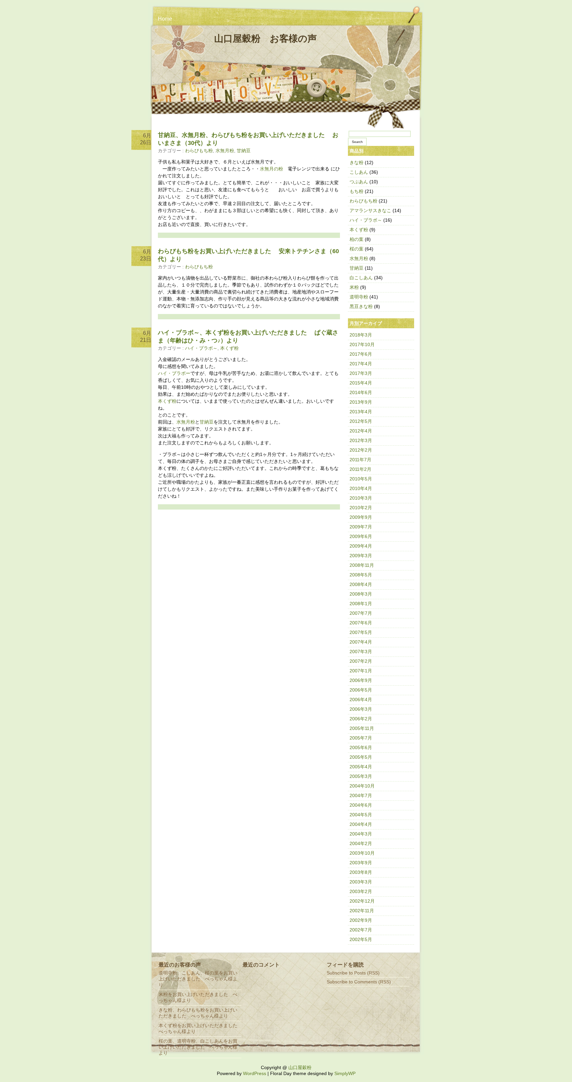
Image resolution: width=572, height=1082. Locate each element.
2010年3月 (361, 498)
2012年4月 (361, 430)
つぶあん (359, 181)
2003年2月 (361, 891)
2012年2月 (361, 450)
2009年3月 (361, 555)
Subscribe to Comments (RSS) (359, 981)
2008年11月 (362, 565)
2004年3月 (361, 833)
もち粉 (356, 191)
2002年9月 (361, 920)
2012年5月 (361, 421)
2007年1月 (361, 670)
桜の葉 (356, 248)
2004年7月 (361, 795)
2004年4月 (361, 824)
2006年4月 (361, 699)
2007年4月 (361, 642)
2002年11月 (362, 910)
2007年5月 (361, 632)
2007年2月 (361, 661)
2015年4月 (361, 382)
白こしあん (361, 277)
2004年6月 (361, 805)
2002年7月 (361, 929)
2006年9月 (361, 680)
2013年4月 (361, 411)
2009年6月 (361, 536)
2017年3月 (361, 373)
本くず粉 (229, 348)
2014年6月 (361, 392)
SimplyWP (345, 1073)
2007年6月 (361, 622)
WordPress (254, 1073)
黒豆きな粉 (361, 306)
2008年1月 (361, 603)
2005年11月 (362, 728)
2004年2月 (361, 843)
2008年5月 (361, 574)
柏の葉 (356, 239)
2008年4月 (361, 584)
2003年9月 (361, 862)
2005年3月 (361, 776)
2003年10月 (362, 853)
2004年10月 (362, 786)
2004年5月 (361, 814)
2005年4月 (361, 766)
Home (165, 19)
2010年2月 (361, 507)
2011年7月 (360, 459)
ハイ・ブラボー (174, 373)
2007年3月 (361, 651)
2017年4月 (361, 363)
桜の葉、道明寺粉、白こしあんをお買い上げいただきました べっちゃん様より (198, 1047)
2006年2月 (361, 718)
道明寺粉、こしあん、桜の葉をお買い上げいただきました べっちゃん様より (198, 978)
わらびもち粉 (199, 150)
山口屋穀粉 (299, 1067)
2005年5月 (361, 757)
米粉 (354, 287)
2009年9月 (361, 517)
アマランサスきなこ (370, 210)
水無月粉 (224, 150)
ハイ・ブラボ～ (201, 348)
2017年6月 (361, 354)
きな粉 (356, 162)
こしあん (359, 172)
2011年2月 (360, 469)
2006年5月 (361, 690)
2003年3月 (361, 881)
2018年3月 (361, 335)
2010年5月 (361, 478)
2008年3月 (361, 594)
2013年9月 (361, 402)
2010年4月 (361, 488)
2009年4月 (361, 546)
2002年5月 (361, 939)
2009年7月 (361, 526)
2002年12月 (362, 901)
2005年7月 (361, 738)
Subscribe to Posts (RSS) (353, 972)
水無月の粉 (271, 168)
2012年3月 (361, 440)
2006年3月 (361, 709)
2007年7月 (361, 613)
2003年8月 (361, 872)
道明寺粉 (359, 296)
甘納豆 (244, 150)
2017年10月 (362, 344)
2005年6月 (361, 747)
